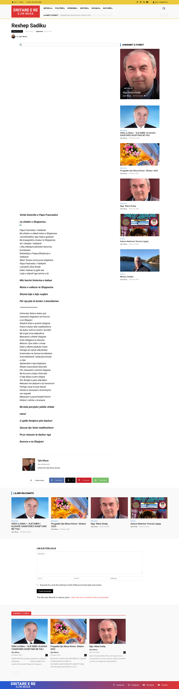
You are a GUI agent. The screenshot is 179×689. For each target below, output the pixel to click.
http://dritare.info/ (44, 464)
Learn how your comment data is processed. (90, 597)
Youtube (164, 685)
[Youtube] (147, 2)
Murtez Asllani (127, 277)
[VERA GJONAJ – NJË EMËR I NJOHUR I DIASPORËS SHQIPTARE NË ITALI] (139, 116)
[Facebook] (137, 2)
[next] (166, 15)
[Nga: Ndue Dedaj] (139, 190)
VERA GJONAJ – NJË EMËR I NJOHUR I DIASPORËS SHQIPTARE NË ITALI (138, 134)
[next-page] (17, 673)
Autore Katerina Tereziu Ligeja (138, 92)
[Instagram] (140, 2)
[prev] (161, 15)
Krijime (127, 88)
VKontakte (150, 685)
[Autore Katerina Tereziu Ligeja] (139, 74)
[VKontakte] (143, 685)
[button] (164, 8)
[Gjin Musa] (13, 36)
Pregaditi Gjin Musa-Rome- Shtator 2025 (75, 15)
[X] (144, 2)
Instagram (135, 685)
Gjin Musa (23, 36)
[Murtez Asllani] (139, 260)
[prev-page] (13, 673)
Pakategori (17, 31)
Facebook (120, 685)
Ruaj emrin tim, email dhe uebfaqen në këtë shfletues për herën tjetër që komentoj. (71, 585)
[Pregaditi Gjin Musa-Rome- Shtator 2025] (139, 154)
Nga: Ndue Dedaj (128, 206)
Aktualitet (123, 130)
